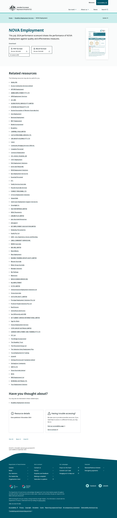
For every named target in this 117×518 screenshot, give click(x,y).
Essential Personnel (17, 177)
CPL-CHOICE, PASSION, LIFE (19, 156)
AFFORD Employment (17, 89)
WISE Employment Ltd (17, 377)
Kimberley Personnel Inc (18, 230)
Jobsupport (14, 223)
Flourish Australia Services (19, 188)
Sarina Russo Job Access (18, 311)
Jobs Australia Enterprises (19, 219)
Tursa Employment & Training (20, 353)
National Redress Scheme (92, 468)
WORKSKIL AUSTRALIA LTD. (19, 381)
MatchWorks (15, 251)
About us (84, 9)
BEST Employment (16, 121)
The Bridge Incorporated (18, 339)
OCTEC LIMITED (15, 286)
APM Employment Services (19, 96)
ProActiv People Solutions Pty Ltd (21, 304)
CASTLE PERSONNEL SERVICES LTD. (21, 135)
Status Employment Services (19, 325)
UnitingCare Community (18, 363)
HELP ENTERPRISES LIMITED (19, 209)
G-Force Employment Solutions (20, 195)
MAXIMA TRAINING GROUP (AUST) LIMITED (24, 258)
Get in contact (52, 429)
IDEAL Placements (16, 212)
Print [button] (10, 439)
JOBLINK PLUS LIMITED (17, 216)
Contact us (37, 468)
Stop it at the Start (65, 468)
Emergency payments (91, 470)
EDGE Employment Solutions (19, 170)
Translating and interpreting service (20, 511)
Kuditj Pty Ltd (15, 233)
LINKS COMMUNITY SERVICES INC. (21, 240)
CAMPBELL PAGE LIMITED (18, 131)
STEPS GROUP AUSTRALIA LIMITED (21, 328)
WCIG (12, 374)
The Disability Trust (17, 342)
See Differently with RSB (18, 314)
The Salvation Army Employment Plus (22, 349)
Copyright (28, 507)
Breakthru (14, 128)
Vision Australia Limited (18, 370)
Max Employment (16, 254)
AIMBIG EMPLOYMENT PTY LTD (20, 93)
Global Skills (14, 198)
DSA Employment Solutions (19, 163)
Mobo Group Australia (17, 265)
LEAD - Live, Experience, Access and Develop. (24, 237)
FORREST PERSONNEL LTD (18, 191)
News (96, 9)
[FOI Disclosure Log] (13, 487)
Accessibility (101, 3)
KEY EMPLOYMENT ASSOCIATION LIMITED (23, 226)
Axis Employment (16, 114)
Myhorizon (14, 275)
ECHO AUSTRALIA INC (17, 167)
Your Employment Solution (19, 384)
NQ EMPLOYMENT (16, 282)
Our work (71, 9)
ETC (12, 181)
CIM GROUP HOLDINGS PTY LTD (20, 138)
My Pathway (14, 272)
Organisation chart (14, 479)
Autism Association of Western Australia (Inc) (25, 110)
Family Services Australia (18, 184)
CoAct (13, 142)
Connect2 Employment (18, 152)
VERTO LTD (14, 367)
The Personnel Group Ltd (18, 346)
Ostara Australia (16, 293)
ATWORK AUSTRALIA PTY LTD (20, 107)
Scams (42, 507)
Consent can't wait (65, 471)
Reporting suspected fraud (53, 507)
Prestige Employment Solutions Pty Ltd (23, 300)
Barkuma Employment (17, 117)
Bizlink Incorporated (17, 124)
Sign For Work (15, 321)
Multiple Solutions (16, 268)
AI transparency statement (71, 507)
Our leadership (13, 476)
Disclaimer (35, 507)
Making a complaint (40, 476)
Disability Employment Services (24, 18)
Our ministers (13, 473)
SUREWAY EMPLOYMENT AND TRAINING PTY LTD (25, 332)
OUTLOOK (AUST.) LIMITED (19, 297)
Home (10, 18)
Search (104, 9)
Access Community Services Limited (22, 86)
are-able (13, 100)
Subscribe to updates (40, 479)
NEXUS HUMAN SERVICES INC (19, 279)
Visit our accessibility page (56, 426)
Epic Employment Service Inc (19, 174)
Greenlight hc (15, 205)
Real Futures (15, 307)
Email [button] (25, 439)
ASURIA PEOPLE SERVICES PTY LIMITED (22, 103)
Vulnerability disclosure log (89, 507)
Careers (11, 468)
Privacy (21, 507)
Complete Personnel (17, 149)
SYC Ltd (13, 335)
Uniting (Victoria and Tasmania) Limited (23, 360)
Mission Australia (16, 261)
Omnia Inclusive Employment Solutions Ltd (24, 290)
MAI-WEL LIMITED (16, 247)
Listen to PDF (15, 55)
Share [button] (17, 439)
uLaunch (13, 356)
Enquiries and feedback (41, 473)
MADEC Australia (16, 244)
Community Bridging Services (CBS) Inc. (23, 145)
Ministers (92, 3)
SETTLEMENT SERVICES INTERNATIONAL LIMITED (25, 318)
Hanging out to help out (66, 474)
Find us (36, 470)
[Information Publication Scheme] (26, 487)
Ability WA (14, 82)
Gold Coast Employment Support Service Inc (24, 202)
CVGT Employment (16, 160)
